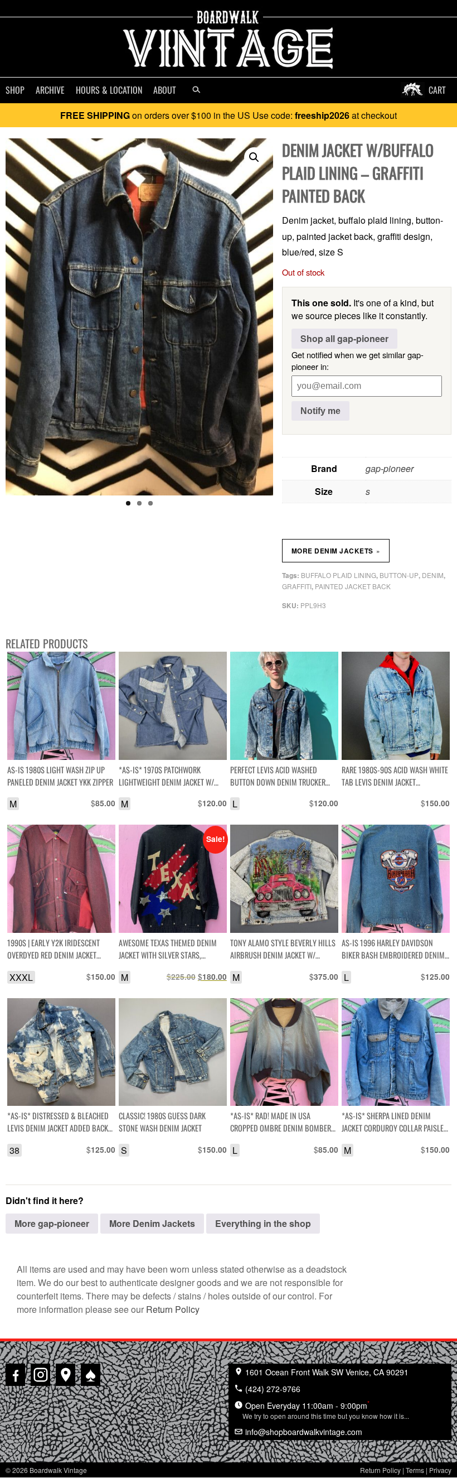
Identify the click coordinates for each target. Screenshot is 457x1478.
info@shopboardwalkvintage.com (302, 1431)
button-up (399, 575)
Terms (415, 1470)
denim (433, 575)
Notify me (320, 411)
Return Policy (173, 1309)
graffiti (297, 586)
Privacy (440, 1470)
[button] (254, 157)
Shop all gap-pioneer (344, 338)
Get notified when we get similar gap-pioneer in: (357, 360)
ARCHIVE (50, 90)
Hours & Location (109, 90)
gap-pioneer (390, 468)
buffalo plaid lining (338, 575)
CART (437, 90)
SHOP (15, 90)
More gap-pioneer (51, 1223)
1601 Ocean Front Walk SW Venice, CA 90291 (326, 1372)
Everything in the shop (263, 1223)
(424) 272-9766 (271, 1388)
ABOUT (164, 90)
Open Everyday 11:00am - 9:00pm (325, 1409)
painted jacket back (353, 586)
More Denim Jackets (335, 551)
